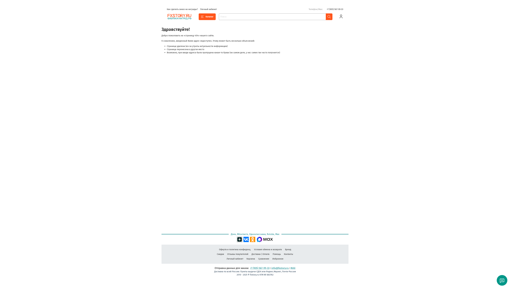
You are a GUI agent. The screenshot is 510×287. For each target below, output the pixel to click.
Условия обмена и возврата (268, 249)
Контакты (288, 254)
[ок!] (252, 239)
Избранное (277, 259)
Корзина (250, 259)
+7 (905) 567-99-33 (335, 9)
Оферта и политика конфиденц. (235, 249)
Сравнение (263, 259)
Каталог (209, 16)
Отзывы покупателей (237, 254)
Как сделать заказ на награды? (182, 9)
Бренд (288, 249)
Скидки (220, 254)
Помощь (277, 254)
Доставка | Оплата (260, 254)
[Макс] (264, 239)
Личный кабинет (208, 9)
